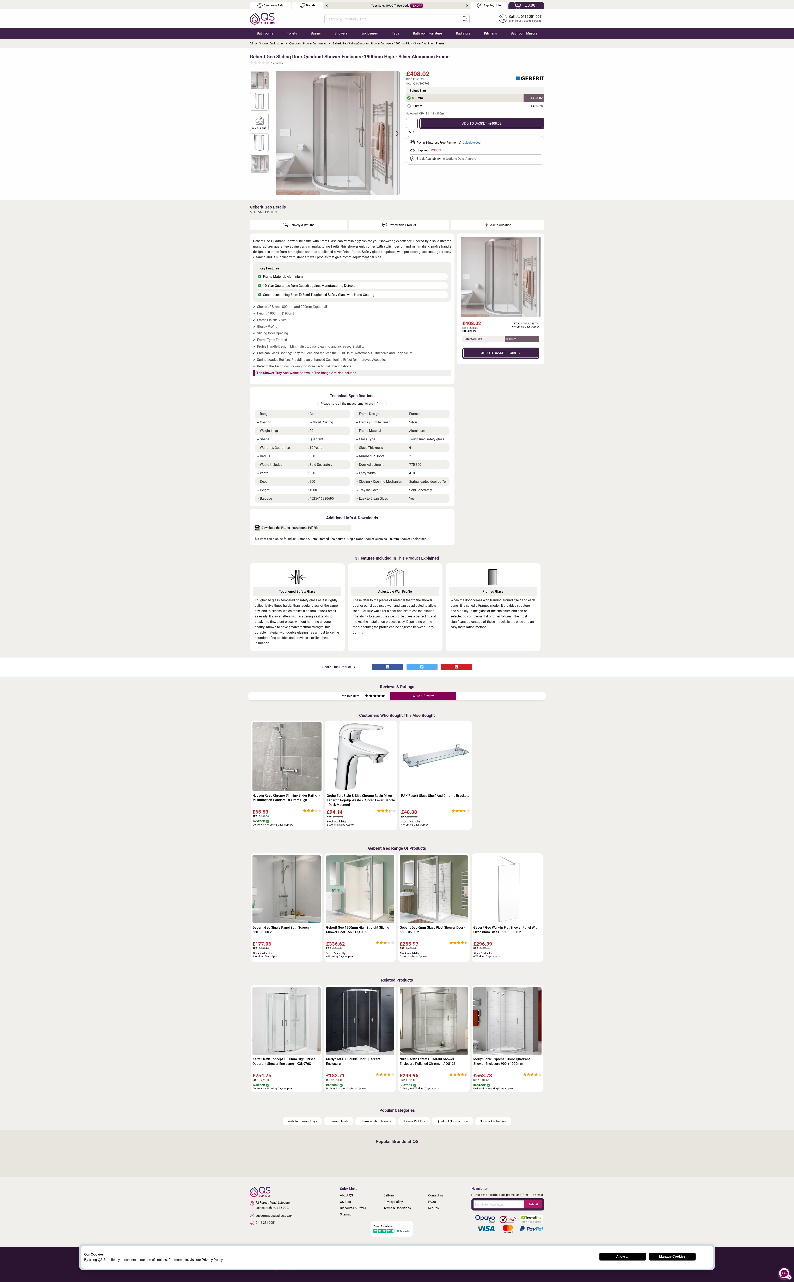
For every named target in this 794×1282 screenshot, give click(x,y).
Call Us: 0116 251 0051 (526, 17)
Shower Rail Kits (414, 1121)
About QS (346, 1195)
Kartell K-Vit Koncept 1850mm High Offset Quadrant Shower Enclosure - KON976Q (283, 1061)
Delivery (389, 1195)
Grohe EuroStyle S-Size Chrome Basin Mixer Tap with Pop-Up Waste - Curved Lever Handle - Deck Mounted (361, 800)
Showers (341, 33)
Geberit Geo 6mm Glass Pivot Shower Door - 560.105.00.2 (432, 930)
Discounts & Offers (353, 1208)
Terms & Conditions (397, 1208)
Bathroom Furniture (427, 33)
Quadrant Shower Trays (453, 1121)
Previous (327, 5)
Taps (395, 33)
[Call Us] (503, 18)
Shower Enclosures (493, 1121)
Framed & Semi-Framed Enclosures (321, 539)
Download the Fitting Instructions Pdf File (289, 528)
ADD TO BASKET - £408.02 (481, 123)
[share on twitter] (422, 667)
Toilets (292, 33)
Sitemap (345, 1214)
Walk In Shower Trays (302, 1121)
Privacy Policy (393, 1202)
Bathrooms (265, 33)
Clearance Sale (273, 5)
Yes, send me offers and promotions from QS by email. (509, 1194)
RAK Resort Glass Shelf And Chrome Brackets (435, 796)
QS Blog (345, 1202)
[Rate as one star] (367, 696)
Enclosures (369, 33)
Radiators (463, 33)
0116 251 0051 (265, 1223)
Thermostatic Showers (375, 1121)
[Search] (465, 19)
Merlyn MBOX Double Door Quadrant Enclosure (353, 1061)
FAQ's (432, 1202)
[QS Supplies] (262, 18)
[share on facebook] (387, 667)
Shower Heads (339, 1121)
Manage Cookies (672, 1256)
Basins (316, 33)
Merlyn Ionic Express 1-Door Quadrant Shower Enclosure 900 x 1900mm (501, 1061)
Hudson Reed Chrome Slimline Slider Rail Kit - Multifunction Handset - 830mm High (286, 798)
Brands (310, 5)
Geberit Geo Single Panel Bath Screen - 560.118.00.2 (281, 930)
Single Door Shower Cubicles (367, 539)
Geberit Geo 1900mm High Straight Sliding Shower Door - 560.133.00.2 (357, 930)
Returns (433, 1208)
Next (467, 5)
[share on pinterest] (456, 667)
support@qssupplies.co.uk (274, 1216)
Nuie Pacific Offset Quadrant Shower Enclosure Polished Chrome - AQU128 (428, 1061)
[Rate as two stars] (369, 696)
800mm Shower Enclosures (407, 539)
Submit (533, 1204)
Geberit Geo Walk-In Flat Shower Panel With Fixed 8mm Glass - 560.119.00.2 (505, 930)
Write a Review (423, 696)
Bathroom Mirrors (524, 33)
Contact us (435, 1195)
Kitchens (490, 33)
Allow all (622, 1256)
